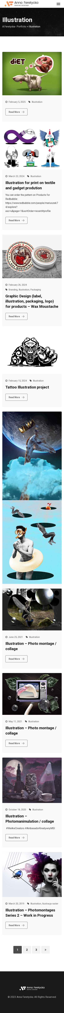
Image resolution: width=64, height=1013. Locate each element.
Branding (13, 289)
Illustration (37, 102)
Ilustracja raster (50, 903)
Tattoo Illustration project (27, 387)
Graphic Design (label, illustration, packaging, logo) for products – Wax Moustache (31, 301)
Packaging (35, 289)
